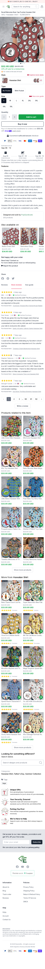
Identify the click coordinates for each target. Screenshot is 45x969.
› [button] (41, 399)
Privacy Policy (28, 887)
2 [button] (14, 399)
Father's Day (19, 774)
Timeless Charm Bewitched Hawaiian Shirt (26, 348)
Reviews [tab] (4, 285)
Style (3, 75)
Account (6, 916)
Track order (7, 894)
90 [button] (26, 399)
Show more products (22, 570)
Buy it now (22, 124)
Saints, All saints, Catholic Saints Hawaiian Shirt (27, 328)
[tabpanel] (22, 349)
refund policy (30, 263)
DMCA (25, 902)
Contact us (14, 260)
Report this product (10, 266)
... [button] (22, 399)
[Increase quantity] (14, 117)
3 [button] (19, 399)
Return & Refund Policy (31, 894)
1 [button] (8, 399)
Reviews (6, 898)
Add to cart (31, 117)
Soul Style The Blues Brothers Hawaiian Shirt (27, 391)
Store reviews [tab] (16, 285)
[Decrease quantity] (4, 117)
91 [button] (31, 399)
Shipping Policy (29, 891)
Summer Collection (33, 774)
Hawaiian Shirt (20, 577)
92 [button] (36, 399)
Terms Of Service (29, 898)
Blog (4, 891)
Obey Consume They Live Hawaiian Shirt (26, 374)
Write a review (22, 406)
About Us (6, 887)
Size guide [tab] (29, 285)
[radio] (6, 90)
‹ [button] (3, 399)
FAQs (4, 912)
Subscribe (37, 842)
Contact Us (6, 919)
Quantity (4, 112)
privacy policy (34, 847)
